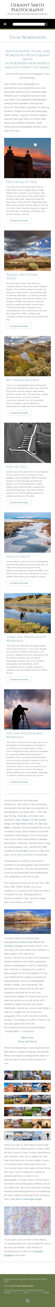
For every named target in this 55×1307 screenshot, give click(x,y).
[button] (5, 24)
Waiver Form (27, 1037)
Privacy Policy (17, 1292)
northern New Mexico (29, 942)
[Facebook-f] (27, 1301)
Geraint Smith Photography (27, 7)
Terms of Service (36, 1292)
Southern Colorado (13, 946)
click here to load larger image (26, 1199)
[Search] (46, 24)
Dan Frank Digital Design (22, 1286)
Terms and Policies (27, 1041)
